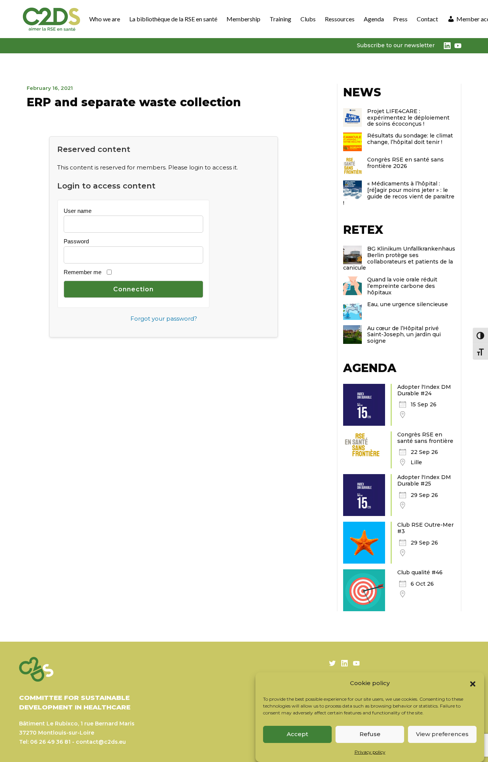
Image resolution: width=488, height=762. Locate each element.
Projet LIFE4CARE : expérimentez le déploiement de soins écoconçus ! (408, 118)
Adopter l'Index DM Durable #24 (424, 390)
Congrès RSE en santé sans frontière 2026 (405, 162)
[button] (473, 683)
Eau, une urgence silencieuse (407, 304)
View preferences (442, 734)
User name (78, 211)
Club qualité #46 (420, 572)
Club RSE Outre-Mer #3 (425, 528)
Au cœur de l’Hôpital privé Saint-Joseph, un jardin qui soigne (404, 335)
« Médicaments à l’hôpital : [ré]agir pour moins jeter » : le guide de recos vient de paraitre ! (398, 193)
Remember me (82, 272)
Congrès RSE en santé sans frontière (425, 437)
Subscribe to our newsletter (396, 45)
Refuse (370, 734)
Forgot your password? (163, 318)
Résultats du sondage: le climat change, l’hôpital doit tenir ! (410, 138)
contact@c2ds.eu (101, 741)
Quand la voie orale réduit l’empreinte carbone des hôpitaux (402, 286)
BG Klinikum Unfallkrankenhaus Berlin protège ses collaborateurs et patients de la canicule (399, 258)
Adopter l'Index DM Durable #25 (424, 480)
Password (76, 241)
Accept (297, 734)
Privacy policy (370, 752)
